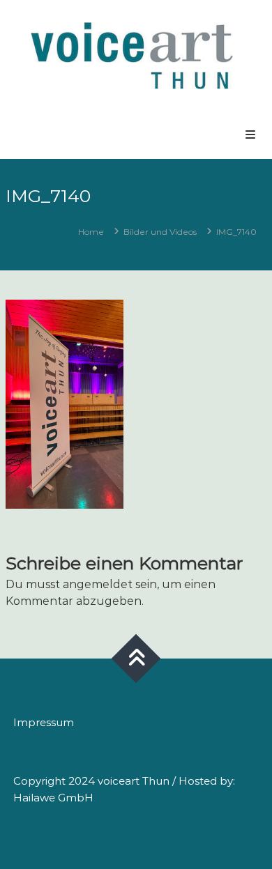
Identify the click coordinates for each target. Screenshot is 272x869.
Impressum (43, 722)
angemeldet (98, 584)
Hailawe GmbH (53, 797)
